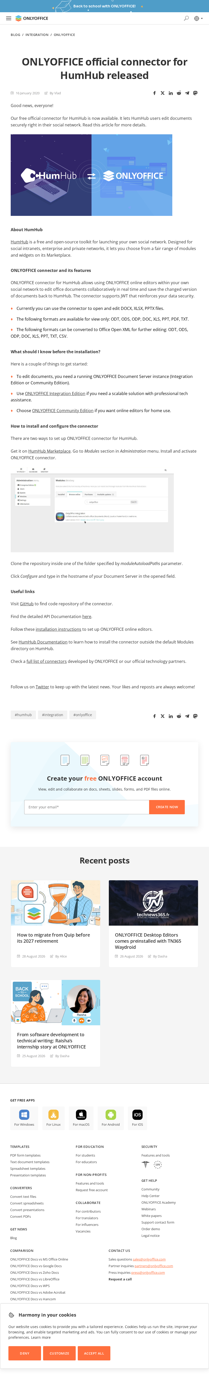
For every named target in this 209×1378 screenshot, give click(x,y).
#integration (52, 714)
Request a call (120, 1279)
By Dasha (160, 956)
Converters (21, 1188)
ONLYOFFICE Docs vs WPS (30, 1285)
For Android (111, 1124)
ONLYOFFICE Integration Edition (55, 393)
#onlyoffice (82, 714)
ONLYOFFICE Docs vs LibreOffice (34, 1279)
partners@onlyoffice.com (154, 1266)
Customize (59, 1353)
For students (85, 1155)
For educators (86, 1162)
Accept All (94, 1353)
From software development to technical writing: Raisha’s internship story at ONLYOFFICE (51, 1040)
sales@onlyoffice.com (149, 1259)
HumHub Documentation (43, 642)
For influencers (87, 1224)
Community (150, 1189)
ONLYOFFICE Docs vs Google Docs (36, 1266)
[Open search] (186, 18)
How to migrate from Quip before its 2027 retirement (53, 938)
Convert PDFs (20, 1216)
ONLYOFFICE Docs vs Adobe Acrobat (38, 1292)
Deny (24, 1353)
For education (90, 1146)
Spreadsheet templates (27, 1168)
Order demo (150, 1229)
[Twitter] (163, 93)
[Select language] (198, 18)
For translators (87, 1218)
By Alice (61, 956)
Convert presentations (27, 1210)
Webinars (148, 1209)
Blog (15, 35)
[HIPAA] (145, 1165)
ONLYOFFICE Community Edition (63, 410)
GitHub (27, 604)
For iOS (137, 1124)
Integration (37, 35)
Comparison (21, 1250)
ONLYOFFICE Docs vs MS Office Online (39, 1259)
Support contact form (157, 1222)
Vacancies (83, 1231)
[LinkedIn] (171, 93)
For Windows (24, 1124)
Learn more (41, 1337)
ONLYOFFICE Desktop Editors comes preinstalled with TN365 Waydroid (148, 941)
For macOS (81, 1124)
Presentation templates (28, 1175)
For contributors (88, 1211)
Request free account (92, 1190)
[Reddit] (179, 93)
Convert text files (23, 1196)
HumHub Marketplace (49, 451)
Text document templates (29, 1162)
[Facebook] (154, 93)
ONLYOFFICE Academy (158, 1202)
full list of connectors (47, 661)
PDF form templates (25, 1155)
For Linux (53, 1124)
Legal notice (150, 1235)
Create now (167, 807)
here (86, 616)
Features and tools (90, 1183)
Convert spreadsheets (27, 1203)
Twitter (42, 687)
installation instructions (58, 629)
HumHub (19, 242)
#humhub (23, 714)
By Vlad (55, 93)
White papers (151, 1215)
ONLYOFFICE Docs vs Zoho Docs (34, 1272)
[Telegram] (187, 93)
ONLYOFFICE (64, 35)
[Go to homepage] (31, 18)
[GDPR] (158, 1165)
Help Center (150, 1195)
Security (149, 1146)
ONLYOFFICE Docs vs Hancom (33, 1299)
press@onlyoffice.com (148, 1272)
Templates (20, 1146)
